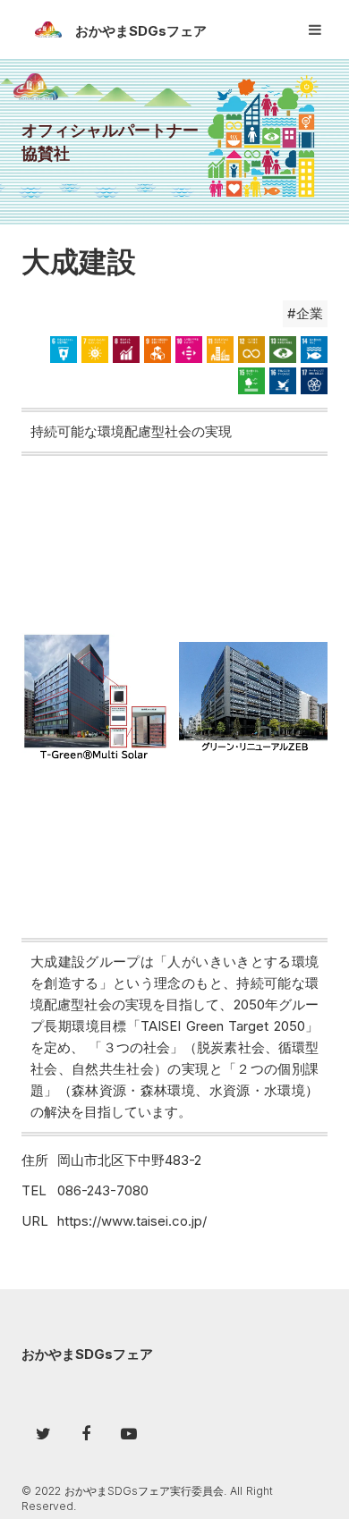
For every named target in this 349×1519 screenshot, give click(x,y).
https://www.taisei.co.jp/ (132, 1220)
